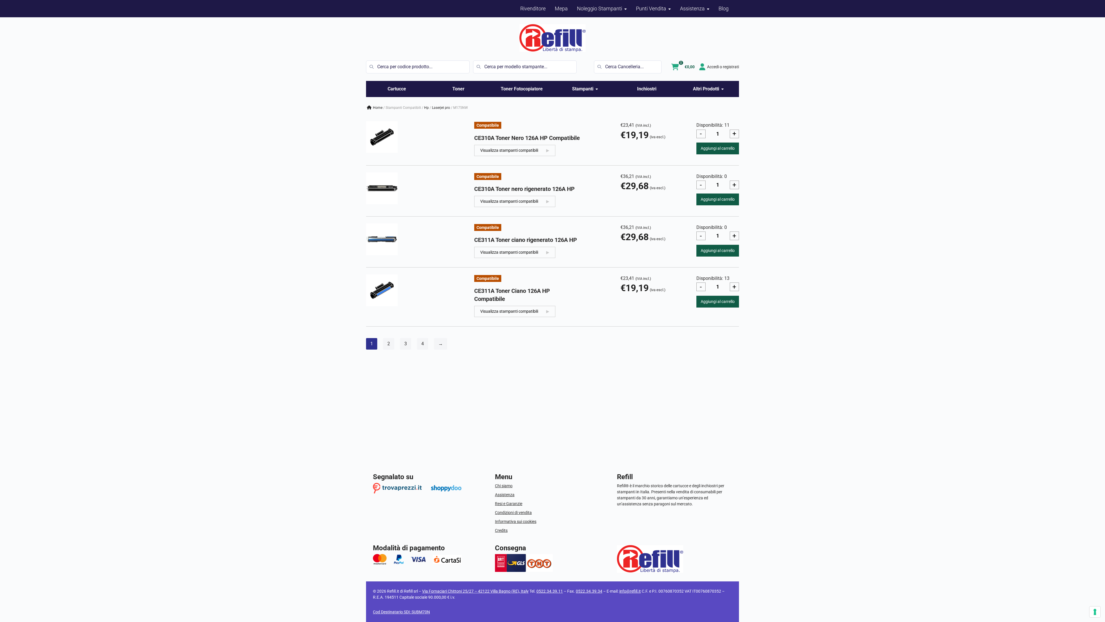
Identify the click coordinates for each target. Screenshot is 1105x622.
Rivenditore (533, 8)
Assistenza (505, 494)
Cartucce (397, 89)
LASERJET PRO (441, 108)
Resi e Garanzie (508, 503)
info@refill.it (630, 591)
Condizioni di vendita (513, 512)
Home (377, 108)
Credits (501, 530)
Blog (724, 8)
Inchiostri (646, 89)
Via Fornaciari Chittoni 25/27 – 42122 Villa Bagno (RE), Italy (475, 591)
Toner (458, 89)
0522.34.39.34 (589, 591)
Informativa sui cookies (515, 521)
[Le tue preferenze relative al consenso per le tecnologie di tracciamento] (1094, 611)
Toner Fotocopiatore (522, 89)
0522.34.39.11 (549, 591)
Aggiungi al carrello (718, 148)
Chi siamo (504, 485)
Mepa (561, 8)
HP (426, 108)
